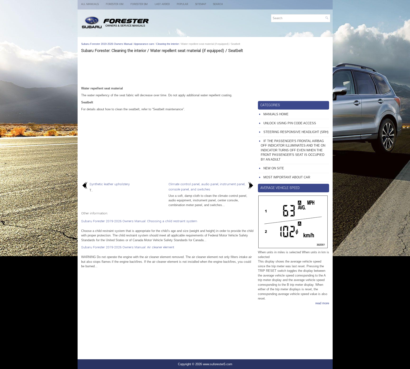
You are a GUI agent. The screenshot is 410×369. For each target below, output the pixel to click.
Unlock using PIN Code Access (289, 123)
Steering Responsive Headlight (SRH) (295, 132)
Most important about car (286, 177)
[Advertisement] (167, 69)
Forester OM (114, 4)
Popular (182, 4)
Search (218, 4)
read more (322, 303)
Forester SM (139, 4)
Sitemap (200, 4)
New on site (273, 168)
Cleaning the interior (167, 43)
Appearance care (144, 43)
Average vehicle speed (280, 187)
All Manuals (90, 4)
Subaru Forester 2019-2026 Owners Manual (106, 43)
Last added (162, 4)
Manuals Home (276, 114)
